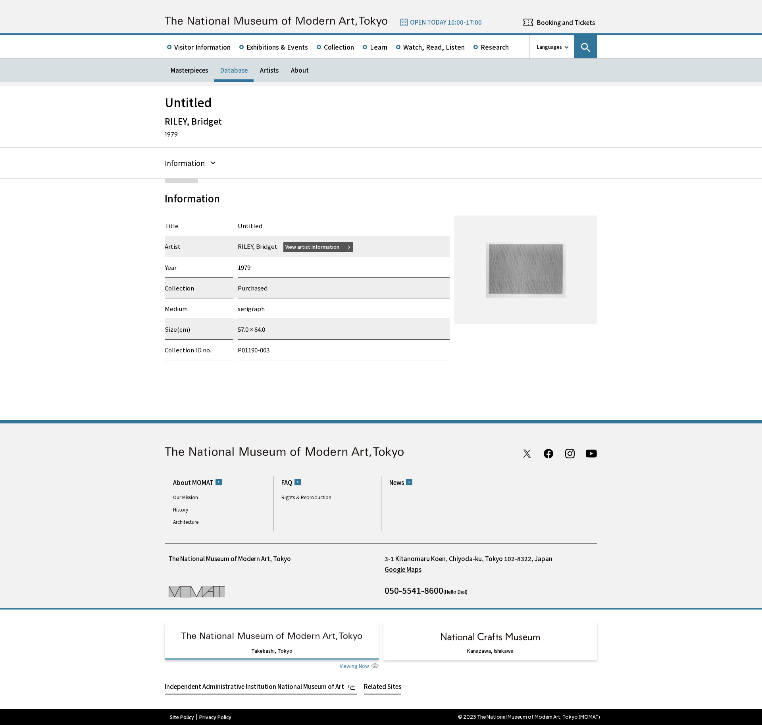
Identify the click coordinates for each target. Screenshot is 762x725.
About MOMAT (193, 482)
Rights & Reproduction (306, 497)
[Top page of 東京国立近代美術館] (276, 22)
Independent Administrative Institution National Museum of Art (254, 686)
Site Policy (182, 717)
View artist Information (312, 246)
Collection (339, 47)
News (396, 482)
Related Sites (382, 686)
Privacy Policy (215, 717)
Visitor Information (202, 47)
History (180, 509)
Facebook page (548, 453)
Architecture (185, 521)
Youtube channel (591, 453)
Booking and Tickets (566, 22)
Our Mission (185, 497)
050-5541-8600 (414, 590)
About (300, 70)
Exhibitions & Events (277, 47)
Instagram (570, 453)
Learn (378, 47)
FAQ (286, 482)
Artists (269, 70)
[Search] (585, 46)
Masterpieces (189, 70)
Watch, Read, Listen (434, 47)
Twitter (527, 453)
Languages (549, 46)
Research (495, 47)
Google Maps (403, 569)
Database (234, 70)
